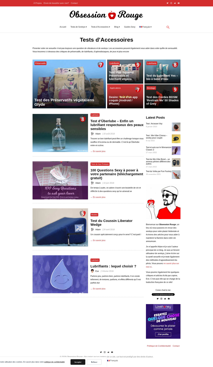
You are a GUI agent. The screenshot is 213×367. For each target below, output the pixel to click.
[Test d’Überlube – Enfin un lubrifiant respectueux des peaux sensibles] (60, 133)
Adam (98, 134)
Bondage (151, 88)
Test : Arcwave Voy (154, 124)
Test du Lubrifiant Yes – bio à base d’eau (162, 77)
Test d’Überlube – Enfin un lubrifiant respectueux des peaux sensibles (116, 125)
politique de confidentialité (54, 362)
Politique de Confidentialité (159, 346)
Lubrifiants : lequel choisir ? (113, 266)
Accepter (77, 362)
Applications (115, 88)
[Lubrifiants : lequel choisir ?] (60, 274)
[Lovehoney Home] (163, 338)
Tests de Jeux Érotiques (100, 164)
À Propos (38, 3)
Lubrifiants (114, 63)
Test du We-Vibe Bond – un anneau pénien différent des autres (158, 161)
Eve (97, 271)
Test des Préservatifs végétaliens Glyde (64, 102)
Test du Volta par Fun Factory (158, 171)
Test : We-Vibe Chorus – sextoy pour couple (156, 136)
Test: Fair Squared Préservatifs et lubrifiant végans (121, 76)
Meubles (94, 215)
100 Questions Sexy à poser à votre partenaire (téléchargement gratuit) (116, 174)
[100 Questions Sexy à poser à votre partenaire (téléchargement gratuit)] (60, 180)
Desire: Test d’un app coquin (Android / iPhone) (123, 100)
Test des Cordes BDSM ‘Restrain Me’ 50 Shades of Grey (162, 100)
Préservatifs (40, 63)
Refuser (94, 362)
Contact (74, 3)
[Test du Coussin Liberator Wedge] (60, 227)
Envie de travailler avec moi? (56, 3)
